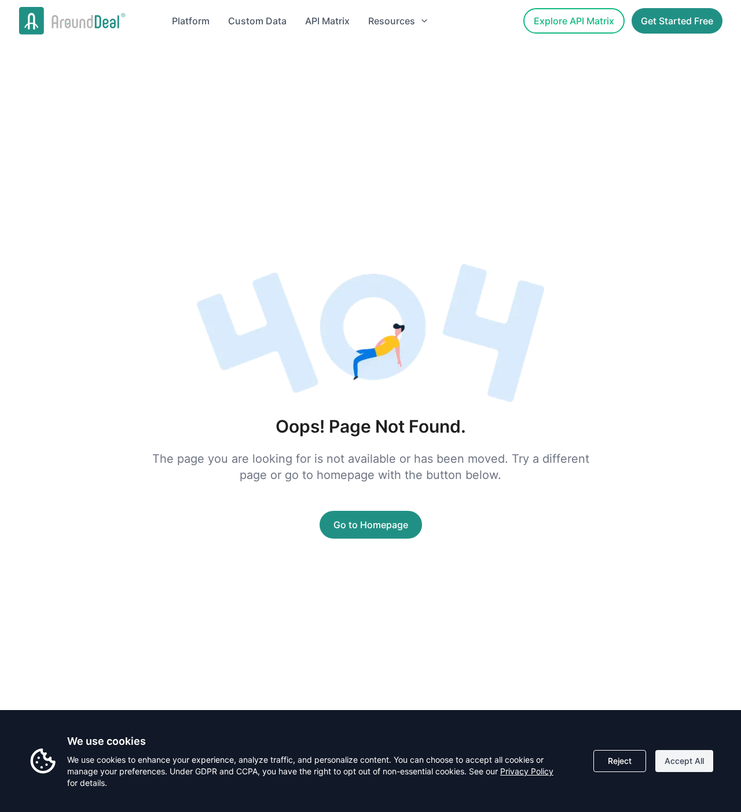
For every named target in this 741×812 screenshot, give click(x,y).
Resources (391, 21)
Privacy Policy (526, 771)
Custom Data (257, 21)
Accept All (684, 761)
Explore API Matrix (574, 21)
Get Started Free (677, 21)
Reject (620, 761)
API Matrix (327, 21)
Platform (191, 21)
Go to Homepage (370, 525)
